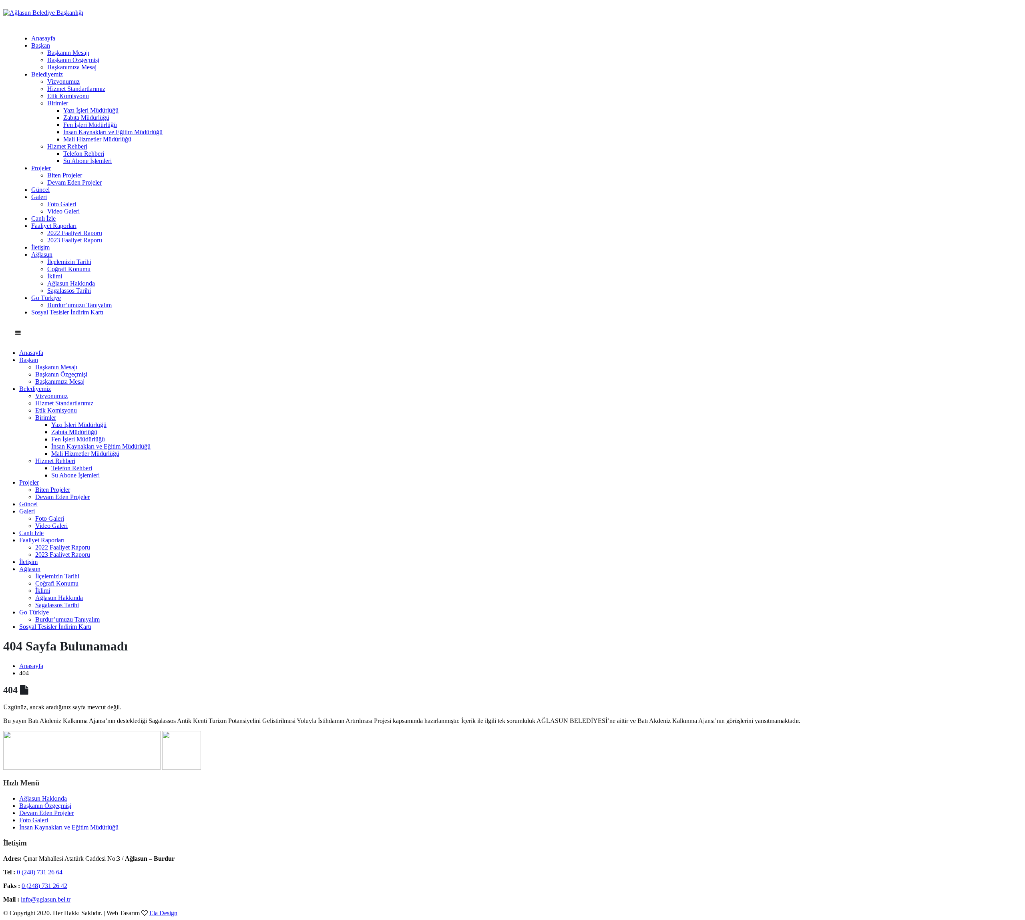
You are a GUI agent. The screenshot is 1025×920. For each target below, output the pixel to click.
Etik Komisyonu (68, 96)
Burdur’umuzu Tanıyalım (79, 305)
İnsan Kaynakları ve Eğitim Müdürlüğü (113, 132)
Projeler (41, 168)
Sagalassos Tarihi (69, 290)
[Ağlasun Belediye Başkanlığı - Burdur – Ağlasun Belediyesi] (43, 12)
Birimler (57, 103)
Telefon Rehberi (83, 153)
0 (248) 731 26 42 (44, 885)
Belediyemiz (47, 74)
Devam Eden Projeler (74, 182)
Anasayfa (43, 38)
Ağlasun (41, 254)
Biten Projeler (64, 175)
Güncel (40, 189)
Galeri (39, 196)
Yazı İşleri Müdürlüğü (91, 110)
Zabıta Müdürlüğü (86, 117)
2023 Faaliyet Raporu (74, 240)
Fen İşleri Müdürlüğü (90, 124)
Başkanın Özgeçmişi (73, 59)
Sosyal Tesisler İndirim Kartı (67, 312)
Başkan (40, 45)
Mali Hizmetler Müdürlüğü (97, 139)
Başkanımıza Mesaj (71, 67)
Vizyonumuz (63, 81)
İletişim (40, 247)
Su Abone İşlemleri (87, 160)
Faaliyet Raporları (53, 225)
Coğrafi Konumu (68, 269)
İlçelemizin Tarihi (69, 261)
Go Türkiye (46, 297)
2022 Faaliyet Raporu (74, 232)
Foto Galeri (61, 204)
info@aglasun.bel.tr (45, 899)
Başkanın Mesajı (68, 52)
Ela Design (163, 913)
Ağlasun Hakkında (71, 283)
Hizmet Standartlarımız (76, 88)
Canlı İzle (43, 218)
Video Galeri (63, 211)
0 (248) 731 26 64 (39, 872)
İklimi (54, 276)
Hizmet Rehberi (67, 146)
